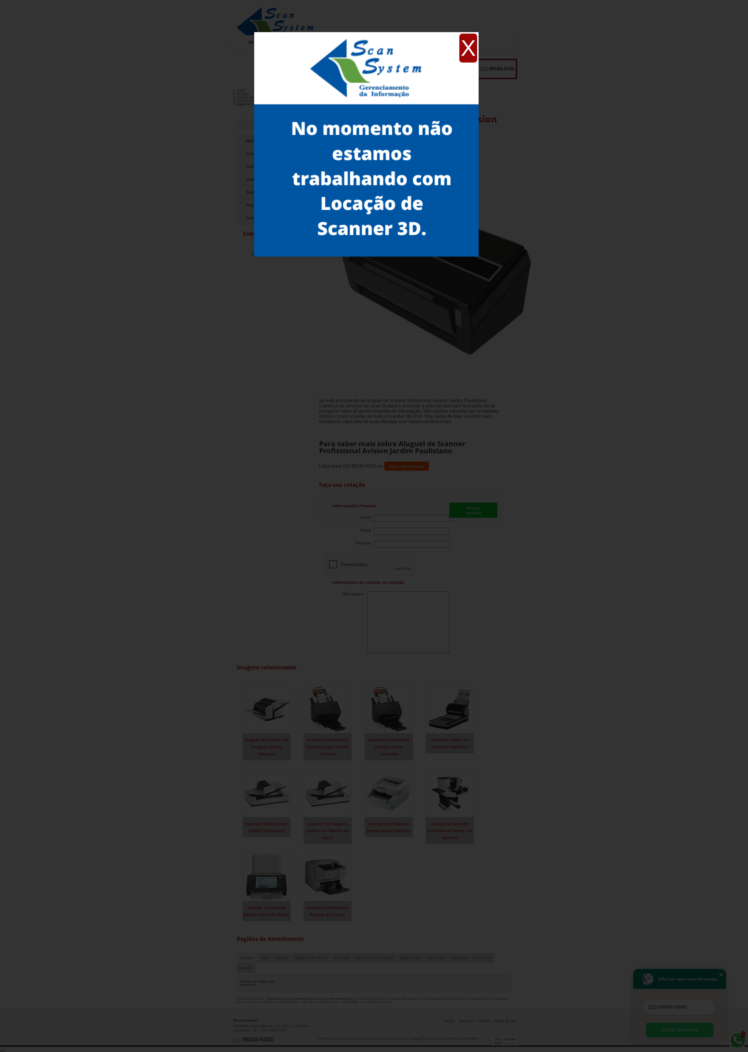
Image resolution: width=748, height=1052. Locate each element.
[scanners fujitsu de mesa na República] (450, 709)
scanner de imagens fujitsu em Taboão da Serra (328, 830)
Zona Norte (459, 958)
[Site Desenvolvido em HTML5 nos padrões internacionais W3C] (505, 1043)
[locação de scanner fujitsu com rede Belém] (267, 876)
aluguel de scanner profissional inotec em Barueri (449, 830)
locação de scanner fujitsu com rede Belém (266, 911)
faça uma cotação (406, 466)
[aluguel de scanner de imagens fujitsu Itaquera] (267, 709)
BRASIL (282, 958)
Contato (484, 1021)
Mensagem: (355, 593)
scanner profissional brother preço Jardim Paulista (327, 747)
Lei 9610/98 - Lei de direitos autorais (366, 1001)
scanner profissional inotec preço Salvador (389, 827)
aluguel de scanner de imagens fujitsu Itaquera (266, 747)
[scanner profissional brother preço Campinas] (389, 709)
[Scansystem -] (277, 17)
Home (449, 1021)
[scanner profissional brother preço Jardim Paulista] (328, 709)
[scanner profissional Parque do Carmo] (328, 876)
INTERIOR (341, 958)
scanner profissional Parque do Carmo (327, 911)
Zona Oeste (482, 958)
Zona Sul (246, 968)
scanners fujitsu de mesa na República (450, 743)
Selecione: (247, 958)
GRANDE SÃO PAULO (311, 958)
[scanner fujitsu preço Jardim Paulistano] (267, 792)
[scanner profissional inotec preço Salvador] (389, 792)
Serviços (465, 1021)
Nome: (366, 517)
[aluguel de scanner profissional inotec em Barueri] (450, 792)
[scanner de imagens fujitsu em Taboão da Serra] (328, 792)
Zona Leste (436, 958)
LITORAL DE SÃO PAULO (375, 958)
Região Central (411, 958)
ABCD (265, 958)
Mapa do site (506, 1021)
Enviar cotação (473, 510)
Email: (367, 530)
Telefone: (364, 543)
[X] (366, 33)
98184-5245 (501, 68)
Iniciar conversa (679, 1030)
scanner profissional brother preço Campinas (388, 747)
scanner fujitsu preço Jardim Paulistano (266, 827)
